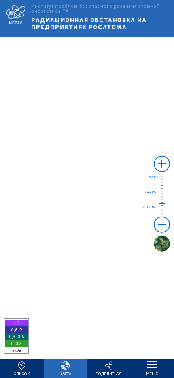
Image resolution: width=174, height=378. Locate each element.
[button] (16, 336)
